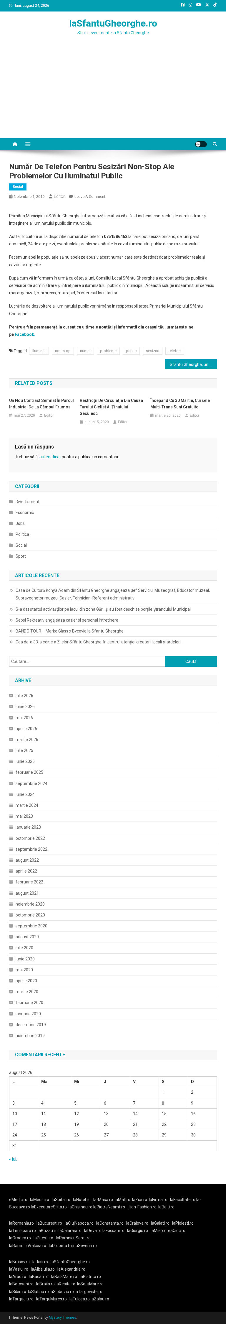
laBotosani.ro (21, 1284)
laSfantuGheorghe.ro (113, 23)
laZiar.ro (139, 1199)
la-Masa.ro (103, 1199)
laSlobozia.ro (62, 1291)
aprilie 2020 (26, 980)
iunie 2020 (25, 959)
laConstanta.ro (110, 1223)
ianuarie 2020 (28, 1013)
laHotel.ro (82, 1199)
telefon (175, 351)
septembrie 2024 (31, 783)
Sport (21, 556)
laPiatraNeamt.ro (109, 1207)
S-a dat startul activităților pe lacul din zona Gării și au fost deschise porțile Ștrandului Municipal (103, 609)
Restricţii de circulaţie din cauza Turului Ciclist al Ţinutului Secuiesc (111, 407)
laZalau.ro (100, 1299)
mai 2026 (24, 717)
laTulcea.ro (80, 1299)
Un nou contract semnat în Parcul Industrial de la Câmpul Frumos (41, 403)
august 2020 (27, 936)
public (131, 351)
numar (85, 351)
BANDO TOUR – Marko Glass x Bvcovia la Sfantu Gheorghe (70, 631)
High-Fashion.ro (142, 1207)
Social (18, 187)
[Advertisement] (113, 94)
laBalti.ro (166, 1207)
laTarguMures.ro (51, 1299)
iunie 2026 (25, 706)
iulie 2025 (24, 750)
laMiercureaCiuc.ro (168, 1230)
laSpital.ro (61, 1199)
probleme (108, 351)
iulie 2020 (24, 947)
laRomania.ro (21, 1223)
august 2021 (27, 893)
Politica (22, 534)
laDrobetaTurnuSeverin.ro (73, 1245)
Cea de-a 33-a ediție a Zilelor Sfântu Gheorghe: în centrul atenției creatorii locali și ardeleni (99, 642)
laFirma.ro (158, 1199)
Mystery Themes (62, 1317)
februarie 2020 (29, 1002)
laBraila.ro (45, 1284)
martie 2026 (27, 739)
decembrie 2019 (31, 1024)
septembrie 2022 (31, 849)
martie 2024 (27, 805)
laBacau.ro (39, 1276)
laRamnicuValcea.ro (27, 1245)
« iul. (13, 1159)
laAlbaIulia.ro (43, 1269)
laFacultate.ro (183, 1199)
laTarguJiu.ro (22, 1299)
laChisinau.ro (80, 1207)
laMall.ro (122, 1199)
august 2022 (27, 860)
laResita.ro (65, 1284)
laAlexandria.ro (71, 1269)
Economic (25, 512)
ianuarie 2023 (28, 827)
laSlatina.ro (38, 1291)
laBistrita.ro (90, 1276)
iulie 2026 (24, 695)
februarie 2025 (29, 772)
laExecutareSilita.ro (49, 1207)
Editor (59, 196)
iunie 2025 (25, 761)
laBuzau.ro (48, 1230)
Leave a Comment (89, 196)
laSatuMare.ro (90, 1284)
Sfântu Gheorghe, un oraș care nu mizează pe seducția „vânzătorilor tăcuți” (193, 364)
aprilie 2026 (26, 728)
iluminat (39, 351)
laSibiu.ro (17, 1291)
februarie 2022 (29, 882)
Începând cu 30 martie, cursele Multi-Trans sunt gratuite (180, 403)
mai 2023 (24, 816)
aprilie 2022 (26, 871)
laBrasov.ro (19, 1261)
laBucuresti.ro (49, 1223)
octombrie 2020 (30, 915)
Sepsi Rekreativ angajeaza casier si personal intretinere (67, 620)
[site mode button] (201, 144)
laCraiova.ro (137, 1223)
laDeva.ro (93, 1230)
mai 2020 (24, 969)
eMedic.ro (18, 1199)
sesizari (152, 351)
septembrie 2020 (31, 926)
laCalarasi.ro (70, 1230)
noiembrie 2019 (30, 1035)
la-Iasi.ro (40, 1261)
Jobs (20, 523)
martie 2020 (27, 991)
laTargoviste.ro (88, 1291)
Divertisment (27, 501)
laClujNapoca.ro (79, 1223)
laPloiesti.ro (183, 1223)
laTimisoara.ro (22, 1230)
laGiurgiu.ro (139, 1230)
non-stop (63, 351)
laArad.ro (17, 1276)
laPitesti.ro (43, 1238)
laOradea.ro (20, 1238)
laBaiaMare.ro (64, 1276)
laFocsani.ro (113, 1230)
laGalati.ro (160, 1223)
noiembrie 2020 (30, 904)
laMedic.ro (40, 1199)
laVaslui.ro (20, 1269)
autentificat (50, 456)
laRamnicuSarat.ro (73, 1238)
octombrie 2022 (30, 838)
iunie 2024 (25, 794)
